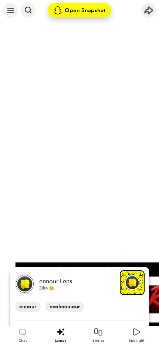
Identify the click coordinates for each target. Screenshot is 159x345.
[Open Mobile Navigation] (10, 10)
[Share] (148, 10)
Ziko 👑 (46, 288)
